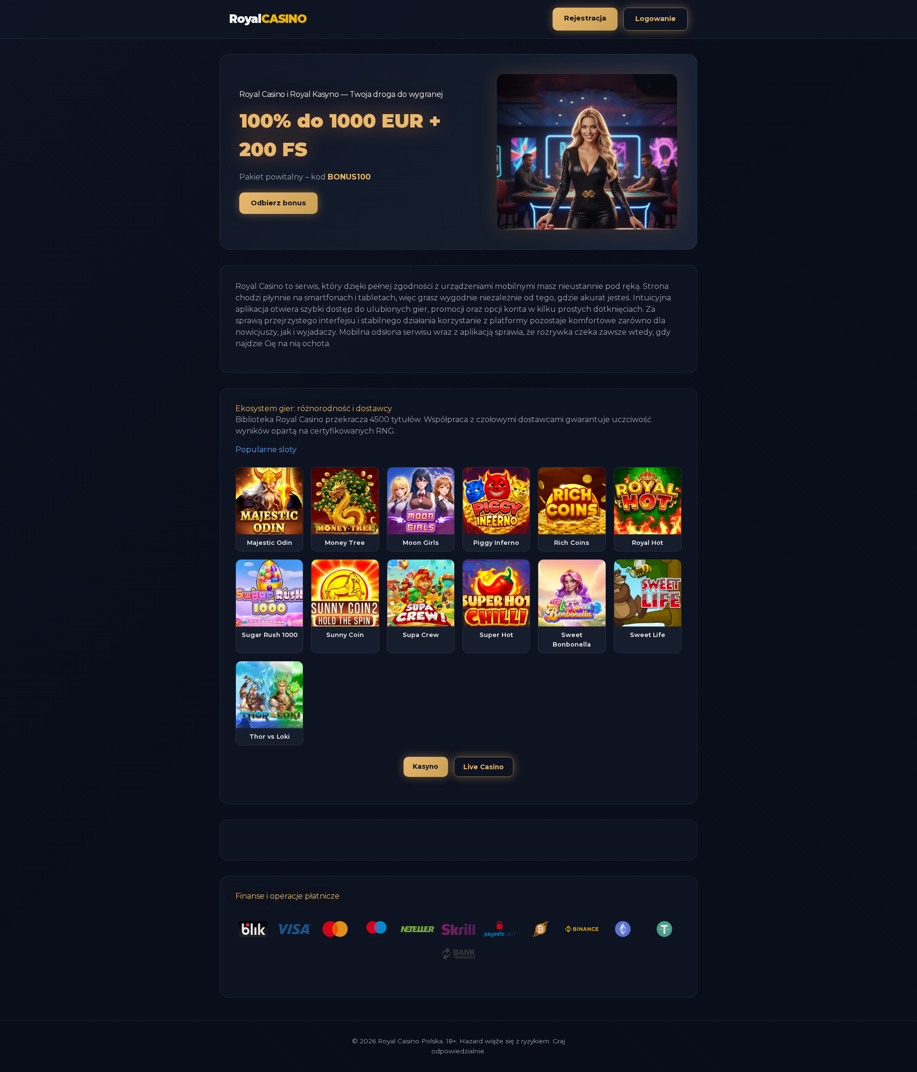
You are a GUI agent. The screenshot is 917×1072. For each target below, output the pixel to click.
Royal (268, 19)
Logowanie (655, 18)
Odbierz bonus (278, 203)
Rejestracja (585, 18)
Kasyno (425, 766)
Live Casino (483, 767)
